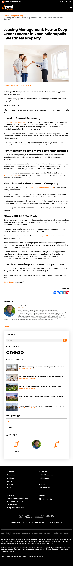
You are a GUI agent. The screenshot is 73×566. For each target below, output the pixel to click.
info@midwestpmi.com (15, 508)
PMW (60, 533)
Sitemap (66, 533)
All (9, 421)
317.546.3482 (66, 2)
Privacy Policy (7, 535)
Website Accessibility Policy (45, 543)
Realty (9, 481)
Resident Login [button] (44, 478)
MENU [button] (71, 8)
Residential (11, 475)
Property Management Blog (13, 16)
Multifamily (11, 478)
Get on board (9, 282)
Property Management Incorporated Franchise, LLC (44, 522)
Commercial (11, 484)
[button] (7, 352)
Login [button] (9, 487)
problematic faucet (11, 175)
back (7, 327)
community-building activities (46, 236)
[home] (7, 7)
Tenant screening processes (15, 122)
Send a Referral (44, 487)
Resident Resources (46, 475)
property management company (41, 187)
